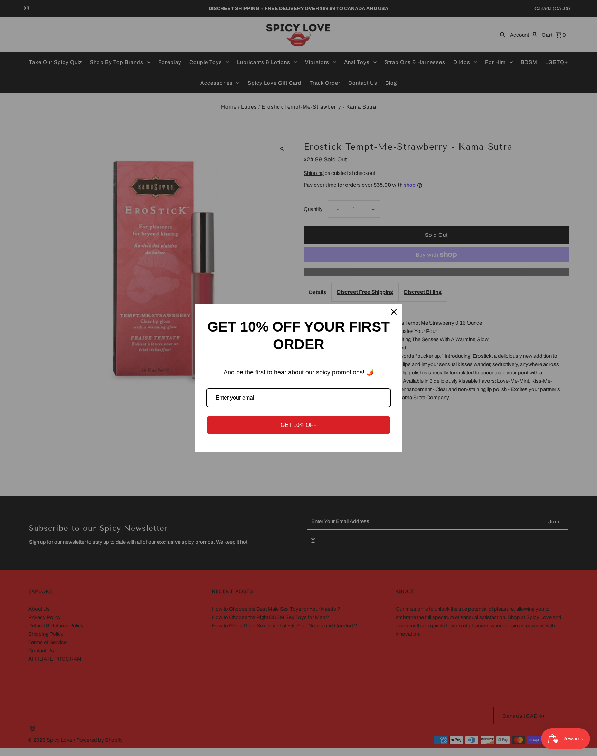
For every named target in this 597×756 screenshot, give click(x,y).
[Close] (394, 312)
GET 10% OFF (299, 425)
